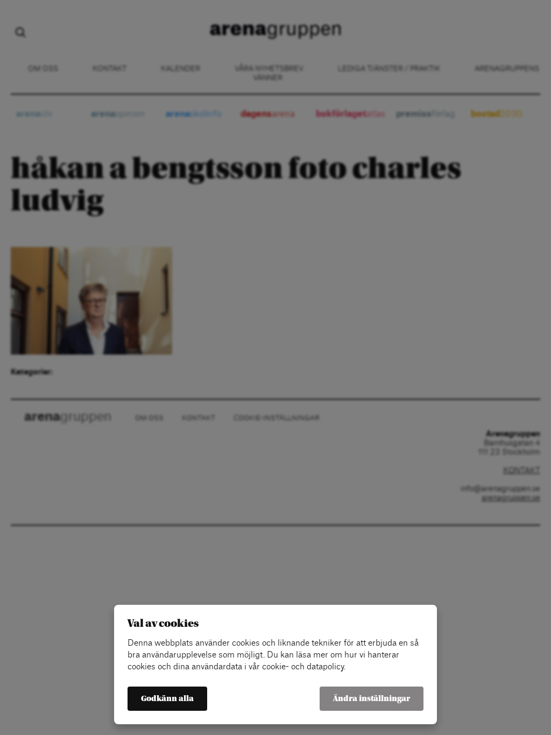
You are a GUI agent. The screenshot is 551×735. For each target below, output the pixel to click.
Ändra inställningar (371, 698)
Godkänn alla (167, 698)
